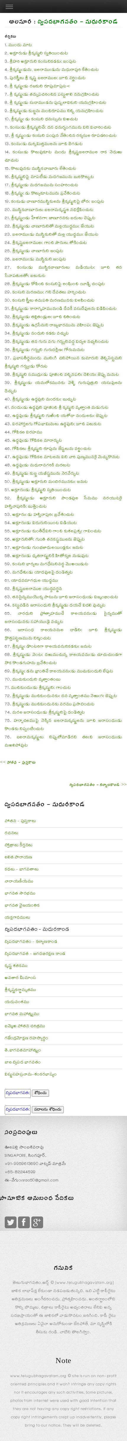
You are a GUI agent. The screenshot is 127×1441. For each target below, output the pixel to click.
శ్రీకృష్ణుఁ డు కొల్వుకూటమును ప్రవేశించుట (46, 193)
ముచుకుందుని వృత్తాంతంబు (36, 680)
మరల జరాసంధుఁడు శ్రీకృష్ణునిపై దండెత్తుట (48, 713)
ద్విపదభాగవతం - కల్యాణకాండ (31, 942)
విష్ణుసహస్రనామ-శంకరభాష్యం (31, 1074)
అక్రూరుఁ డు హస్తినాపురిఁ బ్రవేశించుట (43, 515)
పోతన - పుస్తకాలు (20, 821)
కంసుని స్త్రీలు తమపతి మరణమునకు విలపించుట (53, 301)
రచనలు (12, 833)
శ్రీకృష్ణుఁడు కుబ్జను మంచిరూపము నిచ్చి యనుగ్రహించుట (56, 111)
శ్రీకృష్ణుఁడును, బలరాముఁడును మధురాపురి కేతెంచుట (54, 70)
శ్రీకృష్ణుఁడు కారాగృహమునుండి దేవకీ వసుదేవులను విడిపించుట (64, 309)
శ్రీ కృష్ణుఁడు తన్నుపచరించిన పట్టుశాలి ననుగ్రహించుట (55, 95)
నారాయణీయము (19, 881)
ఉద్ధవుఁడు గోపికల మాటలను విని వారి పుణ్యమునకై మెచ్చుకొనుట (66, 457)
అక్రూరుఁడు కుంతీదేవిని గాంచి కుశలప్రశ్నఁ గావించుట (57, 531)
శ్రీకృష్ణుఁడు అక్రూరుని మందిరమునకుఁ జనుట (50, 482)
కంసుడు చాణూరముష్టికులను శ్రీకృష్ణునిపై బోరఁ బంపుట (58, 202)
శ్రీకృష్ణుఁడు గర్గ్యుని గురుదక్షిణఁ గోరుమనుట (48, 350)
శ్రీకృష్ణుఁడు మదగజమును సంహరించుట (45, 185)
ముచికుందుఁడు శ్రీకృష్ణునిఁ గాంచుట (41, 688)
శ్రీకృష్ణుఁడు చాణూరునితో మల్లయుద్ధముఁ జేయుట (53, 226)
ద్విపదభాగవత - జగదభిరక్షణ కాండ (35, 954)
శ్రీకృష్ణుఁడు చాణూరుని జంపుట (38, 251)
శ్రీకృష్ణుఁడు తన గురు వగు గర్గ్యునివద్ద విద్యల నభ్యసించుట (60, 342)
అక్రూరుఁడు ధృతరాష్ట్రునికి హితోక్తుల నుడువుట (50, 556)
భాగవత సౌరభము (20, 893)
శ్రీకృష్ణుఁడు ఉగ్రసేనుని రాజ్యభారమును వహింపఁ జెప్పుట (58, 325)
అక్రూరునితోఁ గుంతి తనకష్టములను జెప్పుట (48, 540)
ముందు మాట (20, 45)
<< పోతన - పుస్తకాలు (18, 763)
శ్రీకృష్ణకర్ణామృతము (20, 990)
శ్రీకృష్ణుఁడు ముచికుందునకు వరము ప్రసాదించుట (53, 704)
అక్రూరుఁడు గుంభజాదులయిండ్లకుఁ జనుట (48, 548)
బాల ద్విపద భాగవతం (23, 1062)
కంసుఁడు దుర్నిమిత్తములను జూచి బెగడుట (47, 144)
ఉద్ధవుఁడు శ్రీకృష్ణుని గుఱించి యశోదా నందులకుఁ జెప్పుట (60, 416)
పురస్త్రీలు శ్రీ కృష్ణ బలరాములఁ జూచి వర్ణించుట (48, 78)
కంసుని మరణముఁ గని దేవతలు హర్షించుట (49, 292)
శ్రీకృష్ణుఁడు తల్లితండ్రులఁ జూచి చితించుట (46, 317)
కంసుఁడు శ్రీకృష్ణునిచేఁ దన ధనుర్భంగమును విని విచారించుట (61, 128)
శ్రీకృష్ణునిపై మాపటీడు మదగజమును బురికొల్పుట (52, 177)
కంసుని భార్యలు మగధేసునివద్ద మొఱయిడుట (50, 564)
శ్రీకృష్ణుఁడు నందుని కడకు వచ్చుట (40, 334)
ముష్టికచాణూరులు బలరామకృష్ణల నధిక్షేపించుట (53, 210)
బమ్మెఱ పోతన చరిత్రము (25, 1026)
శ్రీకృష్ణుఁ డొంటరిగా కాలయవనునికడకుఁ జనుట (52, 647)
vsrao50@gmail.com (39, 1180)
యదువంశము (17, 1002)
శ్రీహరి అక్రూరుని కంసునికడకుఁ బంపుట (43, 62)
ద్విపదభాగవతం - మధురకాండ (37, 930)
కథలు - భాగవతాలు (22, 869)
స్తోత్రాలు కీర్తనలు (19, 845)
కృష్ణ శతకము (16, 966)
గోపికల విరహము (27, 432)
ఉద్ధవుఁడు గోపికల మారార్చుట (37, 441)
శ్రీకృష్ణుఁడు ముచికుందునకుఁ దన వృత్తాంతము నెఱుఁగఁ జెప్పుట (64, 696)
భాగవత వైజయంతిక (22, 906)
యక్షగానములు (17, 918)
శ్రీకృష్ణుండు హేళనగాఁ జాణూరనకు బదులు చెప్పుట (53, 218)
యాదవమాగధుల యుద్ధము (34, 581)
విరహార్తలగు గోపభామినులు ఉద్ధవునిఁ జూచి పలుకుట (57, 424)
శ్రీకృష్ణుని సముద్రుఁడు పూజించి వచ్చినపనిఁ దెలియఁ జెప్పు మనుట (65, 375)
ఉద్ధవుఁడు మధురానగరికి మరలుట (41, 465)
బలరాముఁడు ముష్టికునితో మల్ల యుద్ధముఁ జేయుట (55, 235)
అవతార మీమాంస (20, 978)
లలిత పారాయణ (18, 857)
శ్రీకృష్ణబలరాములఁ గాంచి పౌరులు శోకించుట (49, 243)
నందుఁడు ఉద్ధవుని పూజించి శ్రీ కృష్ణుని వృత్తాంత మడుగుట (59, 408)
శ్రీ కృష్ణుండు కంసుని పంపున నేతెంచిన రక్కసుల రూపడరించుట (64, 136)
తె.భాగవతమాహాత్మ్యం (23, 1050)
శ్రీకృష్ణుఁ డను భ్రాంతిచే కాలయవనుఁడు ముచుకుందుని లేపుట (62, 671)
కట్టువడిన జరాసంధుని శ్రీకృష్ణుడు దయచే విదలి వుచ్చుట (59, 605)
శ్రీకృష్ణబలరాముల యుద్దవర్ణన (37, 589)
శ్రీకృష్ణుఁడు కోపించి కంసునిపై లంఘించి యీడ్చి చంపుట (58, 284)
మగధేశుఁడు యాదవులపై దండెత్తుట (42, 572)
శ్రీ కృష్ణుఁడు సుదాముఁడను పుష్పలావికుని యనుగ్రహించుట (58, 103)
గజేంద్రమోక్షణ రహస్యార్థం (26, 1038)
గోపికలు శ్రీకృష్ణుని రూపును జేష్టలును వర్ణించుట (51, 449)
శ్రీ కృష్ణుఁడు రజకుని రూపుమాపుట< (40, 86)
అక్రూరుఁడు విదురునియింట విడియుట (44, 523)
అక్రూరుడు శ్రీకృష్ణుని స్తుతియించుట (39, 53)
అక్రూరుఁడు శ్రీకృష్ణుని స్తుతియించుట (41, 490)
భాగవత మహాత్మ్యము (22, 1014)
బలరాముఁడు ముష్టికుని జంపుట (39, 259)
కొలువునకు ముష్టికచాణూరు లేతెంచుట (43, 169)
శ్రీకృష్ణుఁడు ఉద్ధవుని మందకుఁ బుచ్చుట (44, 399)
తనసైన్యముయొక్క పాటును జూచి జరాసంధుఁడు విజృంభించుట (65, 597)
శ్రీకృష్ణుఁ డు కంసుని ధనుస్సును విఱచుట (44, 119)
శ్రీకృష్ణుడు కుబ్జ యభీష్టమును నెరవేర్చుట (45, 474)
